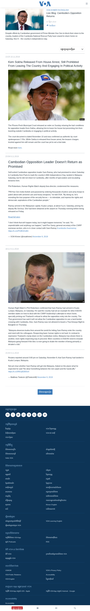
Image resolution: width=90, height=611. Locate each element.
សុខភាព (8, 505)
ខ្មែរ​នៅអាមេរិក (9, 483)
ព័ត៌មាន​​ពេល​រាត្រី (10, 454)
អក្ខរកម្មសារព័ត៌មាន (52, 492)
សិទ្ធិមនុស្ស (8, 500)
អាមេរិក (7, 479)
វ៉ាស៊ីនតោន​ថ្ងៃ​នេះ (10, 433)
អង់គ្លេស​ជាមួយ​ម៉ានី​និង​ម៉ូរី (13, 521)
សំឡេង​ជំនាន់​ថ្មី (50, 449)
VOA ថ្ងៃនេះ (9, 437)
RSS (47, 542)
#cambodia (61, 228)
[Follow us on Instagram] (23, 415)
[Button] (51, 26)
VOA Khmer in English (57, 10)
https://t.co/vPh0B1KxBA (18, 231)
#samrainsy (71, 228)
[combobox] (72, 49)
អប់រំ (6, 509)
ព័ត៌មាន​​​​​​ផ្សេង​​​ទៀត (45, 392)
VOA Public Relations (13, 575)
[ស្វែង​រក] (74, 608)
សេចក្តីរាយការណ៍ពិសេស (53, 487)
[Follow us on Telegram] (29, 415)
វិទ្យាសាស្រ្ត (49, 474)
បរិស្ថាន (48, 470)
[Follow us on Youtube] (18, 415)
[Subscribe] (45, 415)
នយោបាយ (8, 492)
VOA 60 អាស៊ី (50, 433)
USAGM (8, 570)
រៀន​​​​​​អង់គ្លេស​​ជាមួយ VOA (13, 525)
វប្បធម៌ (48, 479)
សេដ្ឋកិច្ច (8, 496)
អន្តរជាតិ (8, 474)
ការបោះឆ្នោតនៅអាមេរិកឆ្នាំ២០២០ (56, 500)
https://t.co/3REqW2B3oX (18, 372)
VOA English (10, 579)
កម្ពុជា (7, 470)
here (20, 148)
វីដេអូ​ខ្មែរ (8, 429)
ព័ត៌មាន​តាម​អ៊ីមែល (51, 537)
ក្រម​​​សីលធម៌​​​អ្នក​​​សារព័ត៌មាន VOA (56, 554)
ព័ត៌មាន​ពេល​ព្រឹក (10, 449)
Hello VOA (9, 458)
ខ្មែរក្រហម (49, 483)
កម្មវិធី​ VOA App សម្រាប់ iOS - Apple (17, 591)
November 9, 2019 (40, 237)
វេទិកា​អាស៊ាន (50, 454)
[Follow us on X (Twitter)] (13, 415)
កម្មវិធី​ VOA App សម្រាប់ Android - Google (60, 591)
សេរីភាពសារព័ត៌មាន (52, 496)
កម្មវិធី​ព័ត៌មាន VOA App (13, 537)
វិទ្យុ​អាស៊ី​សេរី (49, 579)
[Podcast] (39, 415)
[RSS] (34, 415)
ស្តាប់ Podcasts (10, 542)
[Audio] (56, 608)
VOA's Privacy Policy (53, 570)
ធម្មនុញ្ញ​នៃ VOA (10, 558)
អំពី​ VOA (8, 554)
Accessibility (50, 575)
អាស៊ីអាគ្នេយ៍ (9, 487)
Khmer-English (51, 505)
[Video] (37, 608)
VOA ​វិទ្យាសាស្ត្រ (51, 429)
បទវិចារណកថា (50, 509)
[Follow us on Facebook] (7, 415)
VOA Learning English (54, 521)
